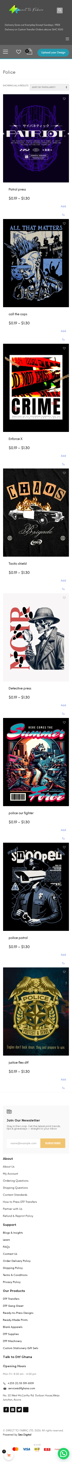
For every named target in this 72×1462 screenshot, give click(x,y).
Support (9, 1225)
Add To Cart (63, 208)
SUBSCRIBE (53, 1143)
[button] (64, 99)
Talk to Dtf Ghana (17, 1357)
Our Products (14, 1291)
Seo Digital (24, 1434)
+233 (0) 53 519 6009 (20, 1383)
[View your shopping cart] (29, 52)
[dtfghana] (6, 1409)
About (8, 1159)
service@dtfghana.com (21, 1388)
